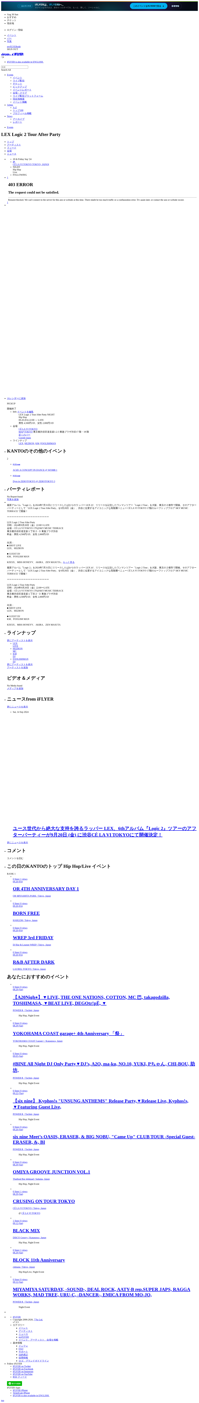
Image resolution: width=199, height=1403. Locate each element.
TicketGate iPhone (21, 1393)
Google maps (25, 438)
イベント (11, 35)
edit (19, 46)
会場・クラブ (20, 93)
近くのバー (24, 435)
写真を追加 (13, 499)
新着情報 (175, 6)
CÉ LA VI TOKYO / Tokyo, (29, 1208)
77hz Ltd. (38, 1319)
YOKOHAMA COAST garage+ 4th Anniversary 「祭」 (68, 1033)
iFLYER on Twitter (22, 1366)
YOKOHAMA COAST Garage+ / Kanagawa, (37, 1041)
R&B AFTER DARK (34, 962)
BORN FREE (26, 913)
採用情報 (23, 1357)
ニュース (11, 154)
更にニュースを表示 (17, 706)
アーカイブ (18, 119)
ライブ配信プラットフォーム (28, 96)
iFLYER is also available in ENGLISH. (25, 62)
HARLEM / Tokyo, (25, 920)
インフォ (23, 1346)
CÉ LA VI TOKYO (28, 429)
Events (10, 75)
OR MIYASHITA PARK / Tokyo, (32, 896)
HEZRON (29, 443)
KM (37, 443)
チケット (17, 83)
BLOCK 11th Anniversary (39, 1260)
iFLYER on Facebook (23, 1369)
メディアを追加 (15, 688)
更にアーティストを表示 (20, 640)
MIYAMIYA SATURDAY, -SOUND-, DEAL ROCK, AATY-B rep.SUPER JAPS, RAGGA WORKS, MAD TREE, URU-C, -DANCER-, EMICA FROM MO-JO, (101, 1292)
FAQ (21, 1349)
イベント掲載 (20, 102)
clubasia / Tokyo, (24, 1267)
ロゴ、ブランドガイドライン (34, 1361)
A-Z (15, 107)
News (9, 116)
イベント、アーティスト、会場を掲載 (38, 1340)
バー (9, 38)
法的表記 (23, 1354)
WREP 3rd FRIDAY (33, 937)
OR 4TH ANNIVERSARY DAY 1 (46, 888)
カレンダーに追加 (16, 398)
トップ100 (18, 110)
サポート (23, 1351)
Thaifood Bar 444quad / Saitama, (31, 1179)
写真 (9, 41)
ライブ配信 (18, 80)
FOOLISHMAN (48, 443)
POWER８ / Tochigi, (26, 1010)
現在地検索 (18, 99)
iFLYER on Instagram (23, 1371)
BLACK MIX (26, 1230)
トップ (10, 141)
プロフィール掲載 (22, 113)
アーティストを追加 (17, 667)
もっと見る (69, 562)
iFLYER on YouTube (22, 1374)
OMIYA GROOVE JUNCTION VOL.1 (51, 1171)
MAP (21, 432)
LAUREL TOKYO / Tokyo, (29, 969)
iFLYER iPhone (20, 1390)
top (2, 1400)
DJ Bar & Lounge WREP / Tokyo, (32, 945)
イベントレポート (22, 90)
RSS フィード (20, 1377)
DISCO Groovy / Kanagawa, (29, 1237)
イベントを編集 (25, 411)
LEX (21, 443)
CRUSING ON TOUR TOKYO (44, 1201)
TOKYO (28, 432)
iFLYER (17, 1317)
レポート (17, 122)
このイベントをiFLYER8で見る (148, 6)
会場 (9, 151)
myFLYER (12, 46)
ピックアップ (20, 86)
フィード (11, 148)
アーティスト (14, 145)
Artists (10, 105)
